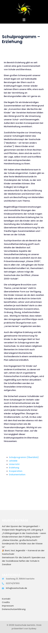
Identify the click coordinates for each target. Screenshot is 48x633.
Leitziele (13, 460)
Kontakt (6, 598)
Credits (6, 602)
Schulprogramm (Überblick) (24, 457)
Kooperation (15, 471)
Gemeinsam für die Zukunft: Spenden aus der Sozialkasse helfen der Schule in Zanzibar (23, 561)
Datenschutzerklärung (13, 609)
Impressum (8, 605)
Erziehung (14, 467)
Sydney (32, 628)
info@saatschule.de (16, 588)
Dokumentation (17, 474)
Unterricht (14, 464)
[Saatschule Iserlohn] (24, 8)
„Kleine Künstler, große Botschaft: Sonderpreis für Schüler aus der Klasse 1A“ (22, 544)
